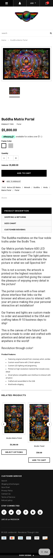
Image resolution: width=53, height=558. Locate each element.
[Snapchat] (32, 512)
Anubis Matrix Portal (14, 438)
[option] (26, 64)
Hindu (45, 187)
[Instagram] (18, 512)
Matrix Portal (6, 190)
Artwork (27, 187)
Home (3, 40)
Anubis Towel (39, 446)
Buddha (37, 187)
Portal (17, 190)
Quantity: (4, 153)
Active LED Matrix (14, 187)
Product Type (7, 124)
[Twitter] (11, 512)
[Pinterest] (25, 512)
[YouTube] (40, 512)
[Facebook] (4, 512)
